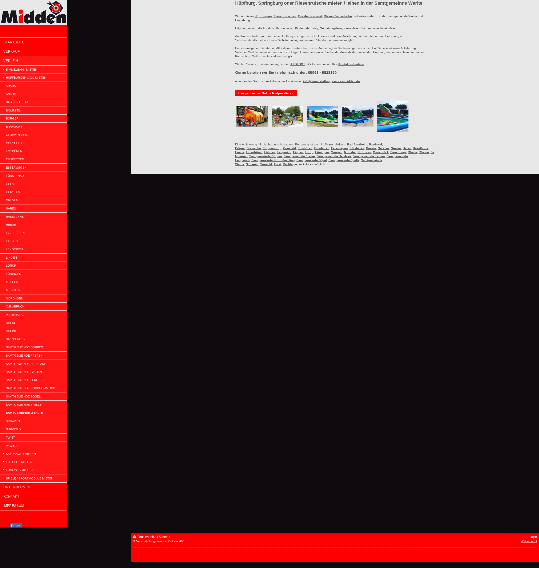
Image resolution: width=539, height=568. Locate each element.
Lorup (309, 152)
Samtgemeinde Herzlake (334, 156)
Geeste (371, 148)
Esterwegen (339, 148)
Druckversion (147, 536)
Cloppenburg (272, 148)
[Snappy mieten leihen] (358, 116)
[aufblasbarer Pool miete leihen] (392, 116)
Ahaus (329, 144)
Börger (240, 148)
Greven (396, 148)
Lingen (298, 152)
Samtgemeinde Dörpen (265, 156)
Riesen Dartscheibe (338, 16)
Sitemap (164, 536)
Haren (407, 148)
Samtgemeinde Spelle (343, 160)
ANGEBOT (297, 64)
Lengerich (284, 152)
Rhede (412, 152)
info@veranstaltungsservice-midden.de (331, 81)
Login (533, 536)
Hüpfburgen (263, 16)
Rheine (424, 152)
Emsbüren (305, 148)
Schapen (252, 164)
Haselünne (420, 148)
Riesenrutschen (285, 16)
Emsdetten (321, 148)
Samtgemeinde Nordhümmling (273, 160)
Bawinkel (375, 144)
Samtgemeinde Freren (299, 156)
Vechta (288, 164)
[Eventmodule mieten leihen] (287, 116)
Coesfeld (289, 148)
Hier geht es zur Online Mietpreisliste (264, 93)
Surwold (266, 164)
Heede (239, 152)
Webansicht (529, 541)
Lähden (269, 152)
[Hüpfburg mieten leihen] (252, 116)
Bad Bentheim (357, 144)
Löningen (322, 152)
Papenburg (398, 152)
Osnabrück (381, 152)
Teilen (17, 525)
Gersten (383, 148)
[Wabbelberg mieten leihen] (322, 116)
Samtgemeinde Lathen (369, 156)
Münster (350, 152)
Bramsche (254, 148)
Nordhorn (364, 152)
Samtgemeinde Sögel (311, 160)
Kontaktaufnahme (351, 64)
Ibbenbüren (254, 152)
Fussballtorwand (310, 16)
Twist (277, 164)
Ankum (340, 144)
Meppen (336, 152)
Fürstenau (357, 148)
